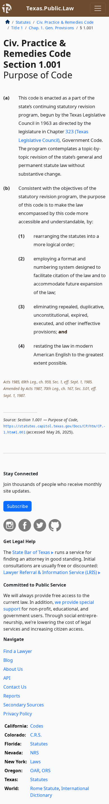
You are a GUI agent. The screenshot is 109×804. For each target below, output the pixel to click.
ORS (46, 770)
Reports (11, 696)
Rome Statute (44, 788)
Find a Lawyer (17, 651)
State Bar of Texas (31, 552)
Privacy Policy (17, 714)
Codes (36, 726)
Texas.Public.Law (50, 8)
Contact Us (15, 687)
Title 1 (17, 27)
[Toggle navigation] (98, 8)
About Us (13, 669)
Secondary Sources (23, 705)
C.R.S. (36, 735)
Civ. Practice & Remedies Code (65, 22)
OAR (34, 770)
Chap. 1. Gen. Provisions (51, 27)
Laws (35, 762)
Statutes (23, 22)
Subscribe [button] (17, 506)
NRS (34, 753)
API (6, 678)
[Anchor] (64, 173)
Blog (8, 660)
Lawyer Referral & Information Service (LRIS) (50, 572)
